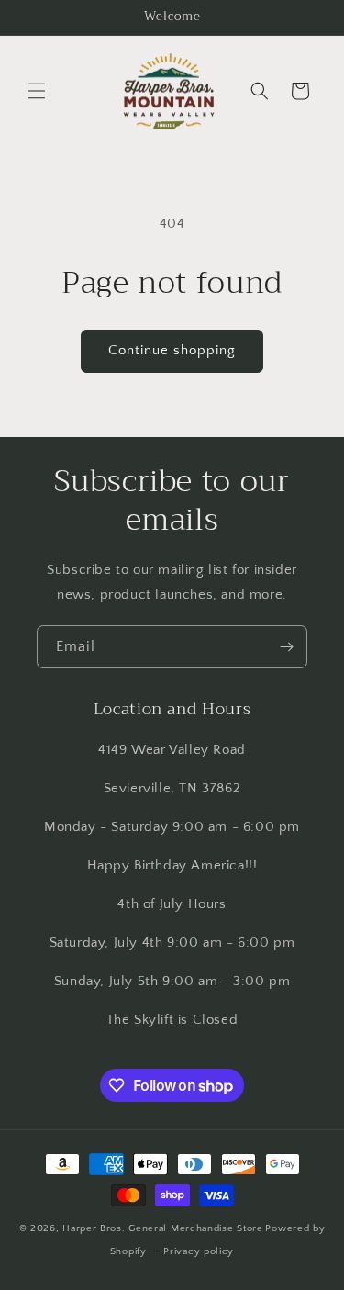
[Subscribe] (286, 646)
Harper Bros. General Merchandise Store (162, 1228)
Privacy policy (198, 1251)
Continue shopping (172, 350)
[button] (37, 91)
